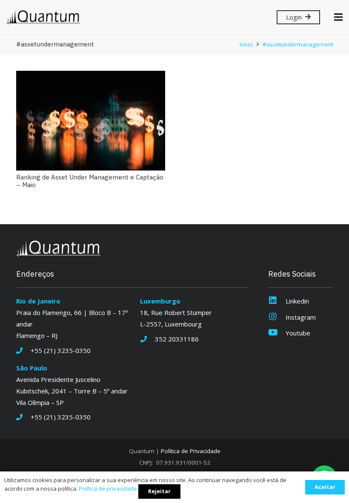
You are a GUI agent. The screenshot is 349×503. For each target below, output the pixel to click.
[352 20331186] (147, 339)
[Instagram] (277, 317)
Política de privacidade (108, 488)
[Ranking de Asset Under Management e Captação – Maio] (90, 120)
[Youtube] (277, 333)
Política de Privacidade (190, 451)
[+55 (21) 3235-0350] (23, 350)
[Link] (43, 17)
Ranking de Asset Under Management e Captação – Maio (89, 181)
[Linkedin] (277, 301)
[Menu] (338, 17)
